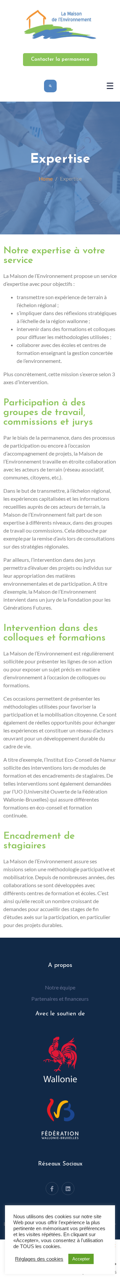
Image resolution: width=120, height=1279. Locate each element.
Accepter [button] (81, 1258)
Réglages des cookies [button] (39, 1259)
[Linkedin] (68, 1188)
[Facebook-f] (52, 1188)
